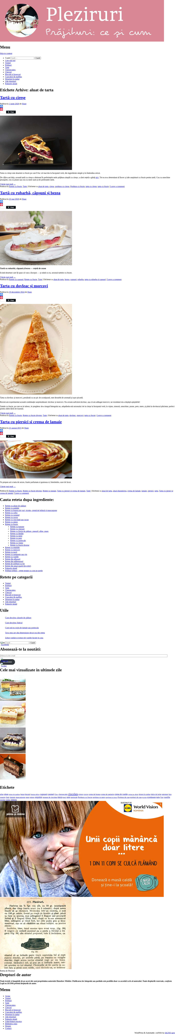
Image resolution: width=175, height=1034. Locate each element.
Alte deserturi (10, 81)
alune (6, 794)
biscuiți (27, 794)
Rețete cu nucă (11, 552)
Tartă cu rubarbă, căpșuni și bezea (30, 192)
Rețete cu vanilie (12, 557)
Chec (56, 794)
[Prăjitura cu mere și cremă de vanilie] (13, 726)
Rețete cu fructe (11, 524)
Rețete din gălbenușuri (14, 561)
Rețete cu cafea (11, 513)
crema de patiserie (107, 794)
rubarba (81, 279)
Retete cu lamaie (49, 491)
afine (2, 794)
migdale (38, 797)
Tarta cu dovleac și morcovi (24, 285)
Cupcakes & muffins (13, 77)
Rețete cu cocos (11, 517)
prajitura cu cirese (62, 186)
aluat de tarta (43, 186)
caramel (51, 794)
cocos (86, 794)
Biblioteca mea (11, 1024)
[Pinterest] (87, 109)
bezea (67, 279)
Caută (7, 58)
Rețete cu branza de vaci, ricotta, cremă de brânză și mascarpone (31, 510)
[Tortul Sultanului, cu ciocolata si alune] (13, 779)
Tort (161, 797)
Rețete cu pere (16, 538)
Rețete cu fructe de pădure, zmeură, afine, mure (29, 531)
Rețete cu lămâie (17, 533)
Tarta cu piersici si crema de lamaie (31, 421)
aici (97, 177)
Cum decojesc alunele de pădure (18, 618)
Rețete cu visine (16, 543)
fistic (7, 797)
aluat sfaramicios (119, 491)
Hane (24, 104)
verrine (2, 800)
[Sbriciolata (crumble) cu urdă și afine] (13, 752)
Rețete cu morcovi (12, 550)
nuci (64, 797)
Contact (8, 1028)
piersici (151, 491)
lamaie (144, 491)
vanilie (167, 797)
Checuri (8, 72)
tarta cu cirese (91, 186)
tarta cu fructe (103, 186)
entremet (165, 794)
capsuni (73, 279)
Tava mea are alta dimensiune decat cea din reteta (25, 633)
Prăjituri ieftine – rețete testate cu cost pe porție (24, 571)
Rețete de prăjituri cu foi (15, 564)
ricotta (144, 797)
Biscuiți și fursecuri (13, 74)
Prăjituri (8, 65)
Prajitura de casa (124, 797)
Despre (8, 1026)
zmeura (14, 800)
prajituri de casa (136, 797)
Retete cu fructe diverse (32, 415)
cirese (51, 186)
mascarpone (20, 797)
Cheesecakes (10, 70)
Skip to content (6, 53)
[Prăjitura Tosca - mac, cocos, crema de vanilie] (13, 700)
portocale (74, 797)
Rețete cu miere (11, 522)
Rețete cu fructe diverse (19, 545)
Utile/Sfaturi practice (13, 1021)
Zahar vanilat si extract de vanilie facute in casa (24, 638)
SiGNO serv (170, 1033)
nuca (60, 797)
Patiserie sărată (11, 84)
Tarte (7, 67)
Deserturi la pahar (12, 79)
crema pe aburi (133, 794)
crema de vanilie (121, 794)
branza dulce (35, 794)
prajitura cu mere (99, 797)
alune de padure (14, 794)
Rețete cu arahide (12, 508)
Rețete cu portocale (18, 540)
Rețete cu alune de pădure (15, 506)
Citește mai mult (8, 184)
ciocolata (73, 794)
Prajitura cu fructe (77, 186)
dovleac (72, 415)
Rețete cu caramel (12, 515)
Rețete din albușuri (12, 559)
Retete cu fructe (15, 186)
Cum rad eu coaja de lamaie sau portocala (22, 628)
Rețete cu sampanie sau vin (16, 554)
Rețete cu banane (17, 527)
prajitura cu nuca (111, 797)
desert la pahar (145, 794)
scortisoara (151, 797)
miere (32, 797)
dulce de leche (156, 794)
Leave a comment (117, 186)
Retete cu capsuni (16, 279)
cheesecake (63, 794)
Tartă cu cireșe (12, 97)
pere (68, 797)
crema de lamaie (134, 491)
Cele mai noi (10, 60)
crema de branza (94, 794)
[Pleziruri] (82, 41)
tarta (156, 491)
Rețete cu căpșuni (17, 529)
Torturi (8, 63)
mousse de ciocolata (50, 797)
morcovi (80, 415)
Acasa (7, 996)
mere (27, 797)
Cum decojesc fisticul (13, 623)
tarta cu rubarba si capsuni (95, 279)
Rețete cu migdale (12, 547)
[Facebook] (87, 106)
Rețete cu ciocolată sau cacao (17, 520)
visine (8, 800)
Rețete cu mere (16, 536)
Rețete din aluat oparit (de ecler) (18, 566)
